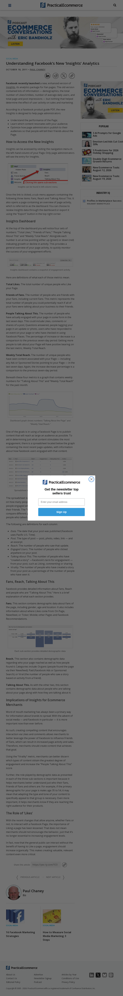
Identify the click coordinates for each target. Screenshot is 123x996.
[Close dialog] (91, 479)
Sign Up (61, 512)
